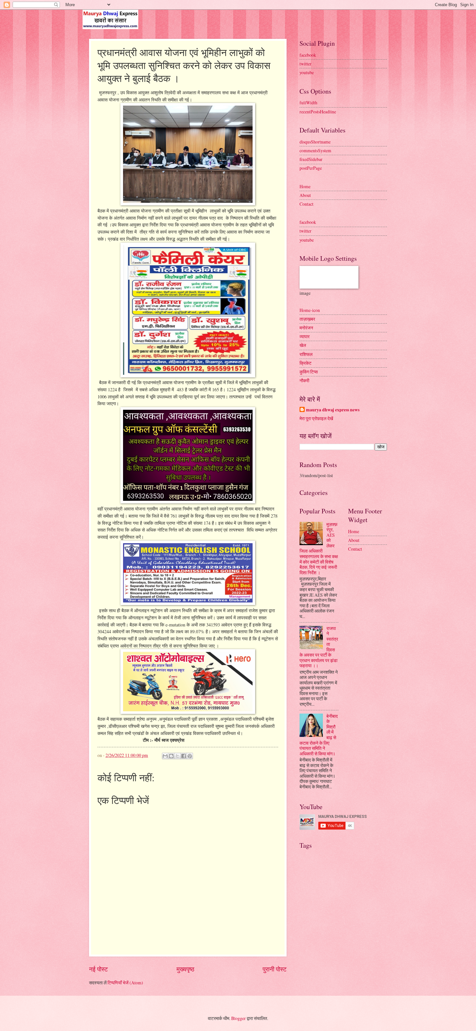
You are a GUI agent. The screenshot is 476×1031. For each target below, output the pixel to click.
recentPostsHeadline (318, 112)
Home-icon (310, 310)
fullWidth (308, 102)
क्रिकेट (306, 363)
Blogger (238, 1018)
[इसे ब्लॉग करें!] (171, 756)
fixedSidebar (311, 159)
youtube (307, 72)
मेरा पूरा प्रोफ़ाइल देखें (316, 418)
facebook (308, 55)
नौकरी (304, 380)
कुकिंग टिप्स (309, 372)
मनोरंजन (306, 328)
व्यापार (305, 336)
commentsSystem (315, 150)
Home (305, 186)
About (305, 195)
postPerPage (311, 168)
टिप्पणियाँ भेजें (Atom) (125, 982)
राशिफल (306, 354)
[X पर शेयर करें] (177, 756)
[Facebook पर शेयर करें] (183, 756)
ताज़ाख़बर (307, 319)
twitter (306, 64)
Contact (306, 204)
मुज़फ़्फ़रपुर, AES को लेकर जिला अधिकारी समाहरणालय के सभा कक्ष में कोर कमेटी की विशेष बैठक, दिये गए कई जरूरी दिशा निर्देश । (319, 548)
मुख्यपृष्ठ (185, 969)
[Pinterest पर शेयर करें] (190, 756)
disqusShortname (315, 142)
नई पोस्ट (98, 969)
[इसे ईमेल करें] (165, 756)
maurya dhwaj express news (332, 410)
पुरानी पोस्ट (275, 969)
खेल (303, 345)
